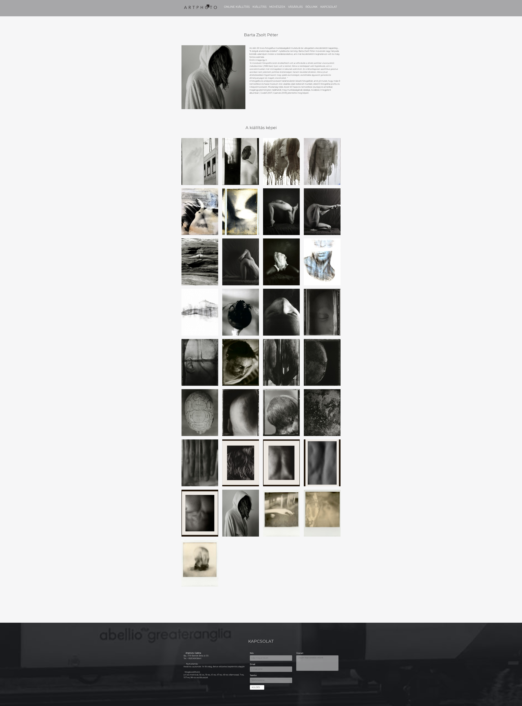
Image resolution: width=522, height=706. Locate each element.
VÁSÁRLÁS (295, 6)
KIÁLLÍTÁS (259, 6)
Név (252, 653)
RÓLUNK (311, 6)
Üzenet (299, 653)
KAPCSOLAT (328, 6)
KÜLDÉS (256, 687)
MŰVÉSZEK (277, 6)
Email (252, 664)
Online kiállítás (237, 6)
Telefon (253, 675)
